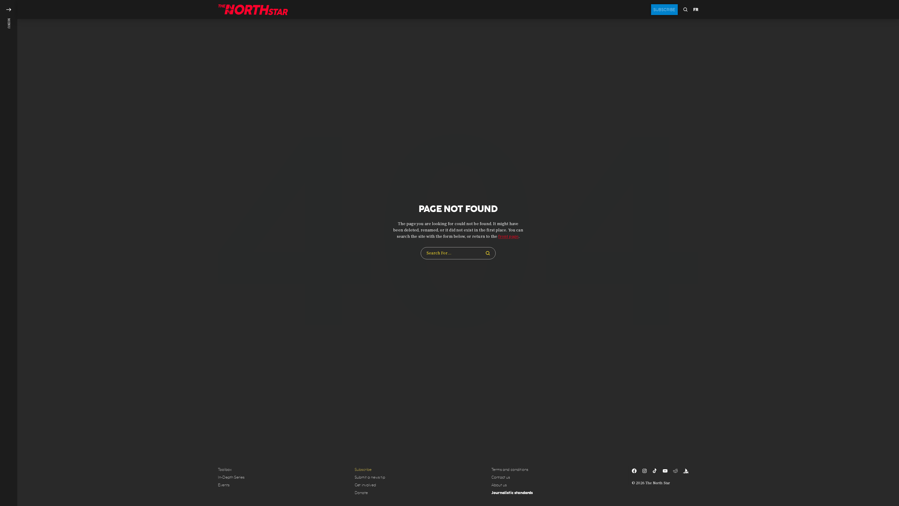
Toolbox (225, 469)
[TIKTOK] (655, 471)
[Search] (488, 253)
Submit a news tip (370, 477)
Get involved (365, 485)
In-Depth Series (231, 477)
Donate (361, 492)
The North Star (657, 483)
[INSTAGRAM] (644, 471)
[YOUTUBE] (665, 471)
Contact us (500, 477)
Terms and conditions (509, 469)
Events (223, 485)
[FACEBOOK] (634, 471)
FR (695, 10)
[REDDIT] (675, 471)
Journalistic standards (512, 492)
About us (499, 485)
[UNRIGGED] (686, 471)
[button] (8, 253)
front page (508, 236)
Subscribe (664, 9)
